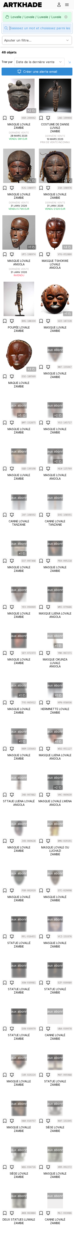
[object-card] (19, 111)
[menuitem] (24, 4)
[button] (67, 5)
